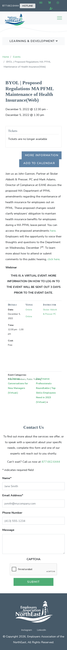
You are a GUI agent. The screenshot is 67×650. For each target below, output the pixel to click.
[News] (40, 3)
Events (17, 57)
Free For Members (17, 379)
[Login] (57, 3)
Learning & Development (33, 41)
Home (5, 57)
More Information (41, 155)
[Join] (50, 8)
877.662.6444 (10, 5)
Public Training (34, 379)
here (53, 231)
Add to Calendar (39, 163)
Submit (33, 582)
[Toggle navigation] (59, 18)
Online (29, 309)
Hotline (27, 6)
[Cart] (48, 3)
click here (54, 259)
